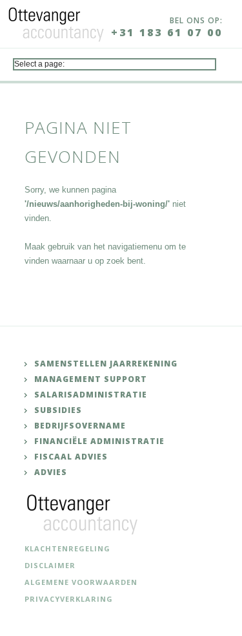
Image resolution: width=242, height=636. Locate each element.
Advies (50, 472)
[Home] (56, 22)
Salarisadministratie (90, 394)
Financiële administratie (99, 441)
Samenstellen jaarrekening (105, 363)
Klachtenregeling (67, 548)
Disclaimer (50, 565)
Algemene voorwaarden (81, 582)
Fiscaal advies (71, 456)
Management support (90, 379)
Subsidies (58, 410)
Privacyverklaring (69, 599)
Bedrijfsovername (80, 425)
